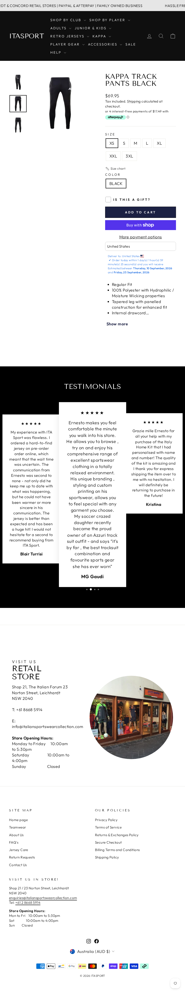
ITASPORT (26, 36)
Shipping (134, 101)
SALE (130, 44)
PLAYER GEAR (65, 44)
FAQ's (13, 842)
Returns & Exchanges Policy (117, 835)
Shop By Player (108, 20)
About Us (16, 835)
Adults (59, 28)
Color (113, 175)
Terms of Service (108, 827)
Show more (117, 323)
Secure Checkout (108, 842)
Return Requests (22, 857)
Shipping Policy (107, 857)
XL (159, 143)
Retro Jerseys (68, 36)
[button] (115, 169)
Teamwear (17, 827)
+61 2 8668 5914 (27, 902)
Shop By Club (66, 20)
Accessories (103, 44)
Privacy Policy (106, 820)
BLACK (116, 183)
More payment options (140, 237)
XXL (113, 156)
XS (111, 143)
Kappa (100, 36)
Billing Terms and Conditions (117, 850)
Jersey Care (18, 850)
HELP (56, 52)
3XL (129, 156)
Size (110, 134)
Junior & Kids (91, 28)
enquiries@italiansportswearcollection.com (43, 898)
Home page (18, 820)
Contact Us (18, 865)
